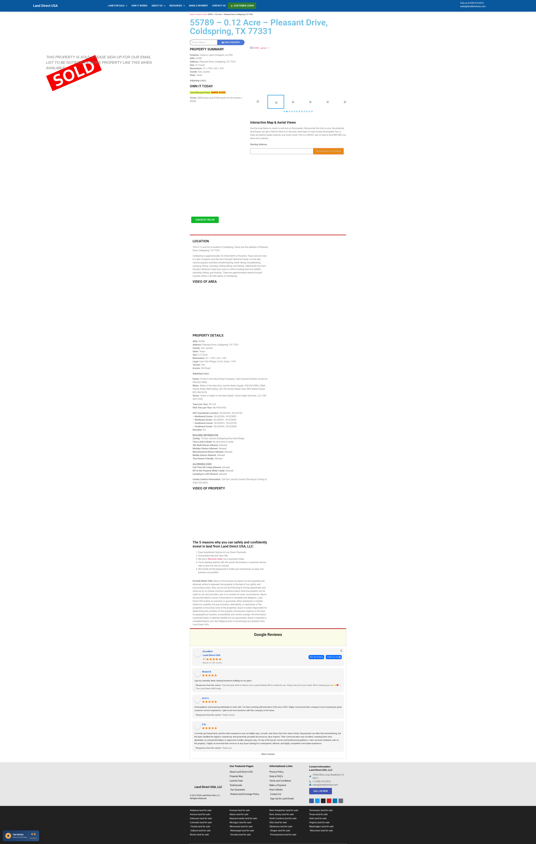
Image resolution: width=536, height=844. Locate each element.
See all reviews (316, 657)
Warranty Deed (215, 559)
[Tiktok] (340, 801)
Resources (175, 5)
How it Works (139, 5)
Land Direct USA (45, 6)
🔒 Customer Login (242, 5)
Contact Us (219, 5)
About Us (157, 5)
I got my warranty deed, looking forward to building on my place (223, 680)
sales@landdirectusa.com (473, 6)
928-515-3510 (477, 3)
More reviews (268, 754)
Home (192, 14)
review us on (332, 657)
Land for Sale (116, 5)
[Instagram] (323, 801)
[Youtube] (329, 801)
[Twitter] (317, 801)
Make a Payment (198, 5)
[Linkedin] (335, 801)
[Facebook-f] (311, 801)
